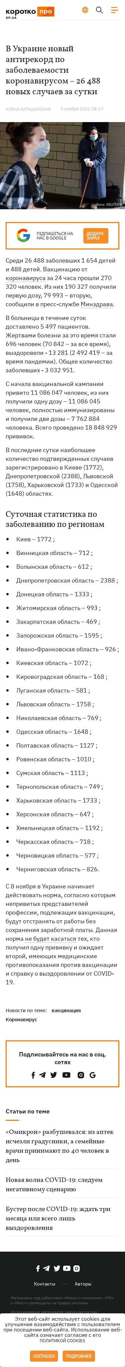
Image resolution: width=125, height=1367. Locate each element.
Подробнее (79, 1356)
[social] (33, 1075)
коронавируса (26, 278)
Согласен (44, 1356)
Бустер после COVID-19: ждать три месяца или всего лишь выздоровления (58, 1219)
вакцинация (66, 1010)
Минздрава (97, 304)
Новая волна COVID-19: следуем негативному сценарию (54, 1184)
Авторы (83, 1284)
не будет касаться (50, 938)
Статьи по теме (28, 1111)
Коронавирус (21, 1019)
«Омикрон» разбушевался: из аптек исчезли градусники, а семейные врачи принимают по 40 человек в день (60, 1146)
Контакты (44, 1284)
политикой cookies (62, 1340)
